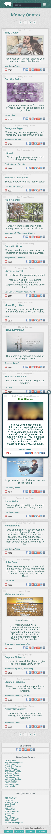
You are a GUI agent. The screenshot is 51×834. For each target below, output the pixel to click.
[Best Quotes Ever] (8, 4)
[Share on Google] (32, 453)
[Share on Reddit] (40, 453)
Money (22, 449)
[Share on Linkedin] (35, 453)
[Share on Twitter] (29, 453)
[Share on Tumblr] (43, 453)
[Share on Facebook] (26, 453)
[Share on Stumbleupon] (38, 453)
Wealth (29, 449)
